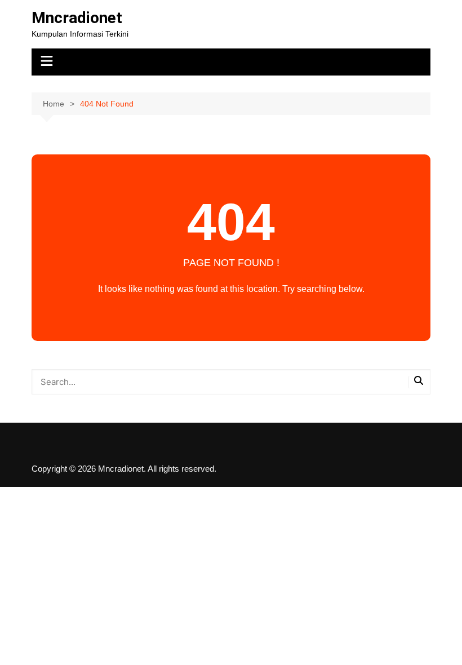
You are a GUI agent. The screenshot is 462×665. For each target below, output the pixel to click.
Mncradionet (77, 17)
